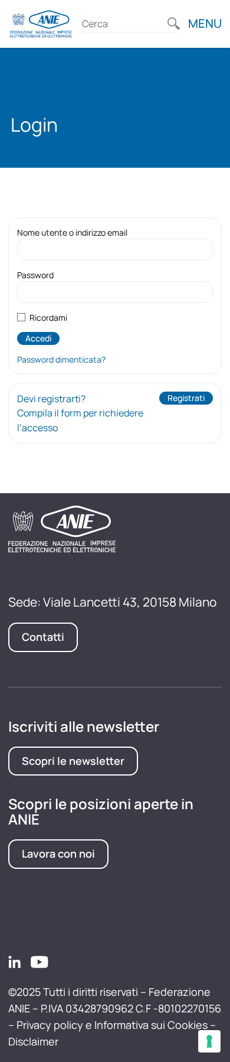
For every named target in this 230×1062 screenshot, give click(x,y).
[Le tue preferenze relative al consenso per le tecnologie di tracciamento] (209, 1041)
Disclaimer (33, 1041)
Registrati (186, 397)
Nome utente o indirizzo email (72, 232)
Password (35, 275)
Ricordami (48, 317)
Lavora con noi (58, 853)
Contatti (43, 637)
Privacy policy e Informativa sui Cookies (112, 1025)
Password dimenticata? (61, 359)
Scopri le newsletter (73, 761)
